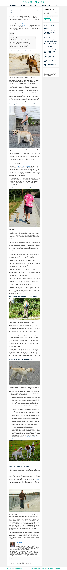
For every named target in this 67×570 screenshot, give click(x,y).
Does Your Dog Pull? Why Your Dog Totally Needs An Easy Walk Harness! (50, 45)
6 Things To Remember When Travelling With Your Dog (20, 562)
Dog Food (23, 5)
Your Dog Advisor (33, 2)
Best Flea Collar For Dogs (50, 49)
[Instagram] (9, 558)
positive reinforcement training (23, 166)
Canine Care (33, 5)
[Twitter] (11, 558)
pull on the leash (21, 23)
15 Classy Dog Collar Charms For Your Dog (49, 57)
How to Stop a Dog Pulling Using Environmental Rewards (21, 43)
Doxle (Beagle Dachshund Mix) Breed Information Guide (20, 563)
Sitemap (51, 568)
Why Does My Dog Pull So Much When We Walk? (20, 39)
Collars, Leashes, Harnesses (15, 560)
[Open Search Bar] (56, 5)
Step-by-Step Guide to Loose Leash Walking (19, 42)
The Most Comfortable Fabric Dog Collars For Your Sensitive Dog (51, 32)
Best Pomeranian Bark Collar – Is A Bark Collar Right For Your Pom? (49, 53)
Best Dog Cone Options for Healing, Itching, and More (50, 40)
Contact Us (47, 568)
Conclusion (12, 48)
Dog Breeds (13, 5)
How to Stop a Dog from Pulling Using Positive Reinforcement (22, 40)
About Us (35, 568)
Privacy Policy (57, 568)
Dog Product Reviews (46, 5)
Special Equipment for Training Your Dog (18, 46)
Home (32, 568)
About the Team (41, 568)
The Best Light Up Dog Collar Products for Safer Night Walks (50, 27)
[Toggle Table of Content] (34, 38)
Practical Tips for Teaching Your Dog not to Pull (19, 45)
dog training (24, 25)
